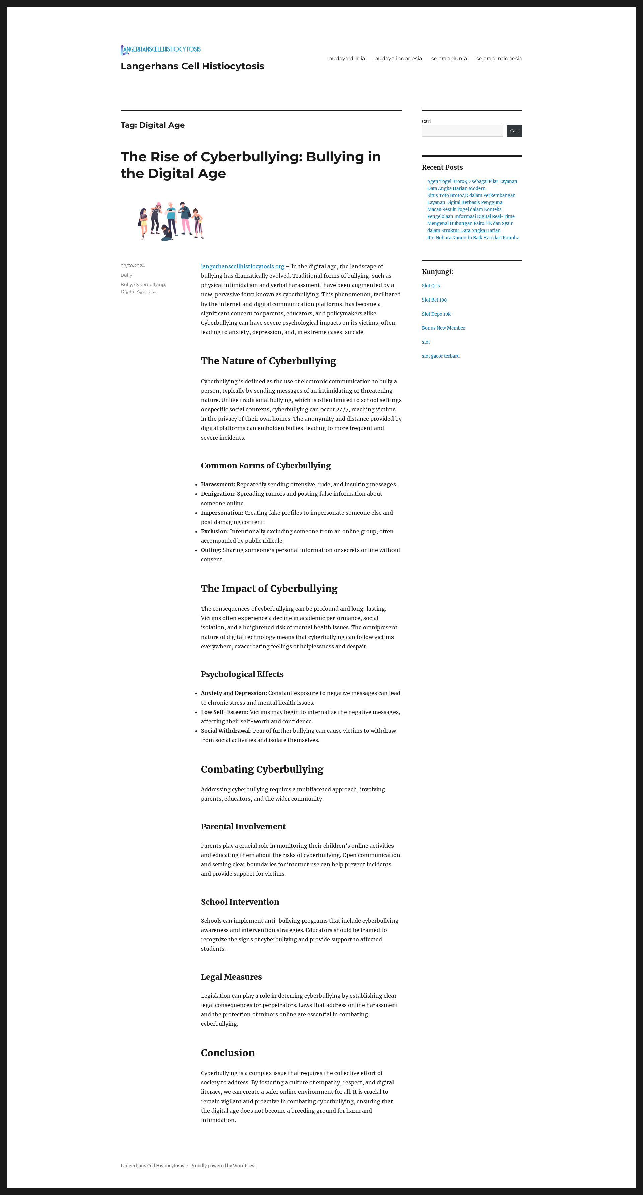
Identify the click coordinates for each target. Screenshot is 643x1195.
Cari (426, 121)
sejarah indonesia (499, 58)
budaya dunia (346, 58)
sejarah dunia (449, 58)
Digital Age (133, 291)
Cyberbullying (149, 284)
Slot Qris (431, 286)
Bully (126, 275)
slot (426, 342)
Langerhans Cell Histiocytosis (192, 66)
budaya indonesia (398, 58)
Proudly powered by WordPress (223, 1166)
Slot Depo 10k (436, 314)
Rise (151, 291)
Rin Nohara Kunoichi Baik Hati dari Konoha (473, 238)
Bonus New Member (443, 328)
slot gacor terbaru (441, 356)
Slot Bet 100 (434, 300)
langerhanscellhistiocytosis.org (242, 266)
